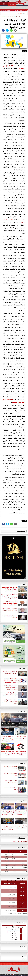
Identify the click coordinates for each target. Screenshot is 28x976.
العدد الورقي (21, 763)
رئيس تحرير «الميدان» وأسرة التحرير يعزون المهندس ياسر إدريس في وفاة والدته (7, 812)
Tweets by (24, 959)
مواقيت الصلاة (20, 922)
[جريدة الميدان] (14, 558)
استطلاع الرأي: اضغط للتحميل (20, 841)
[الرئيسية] (12, 4)
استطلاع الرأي (21, 837)
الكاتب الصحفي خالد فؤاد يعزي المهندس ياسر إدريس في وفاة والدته (20, 812)
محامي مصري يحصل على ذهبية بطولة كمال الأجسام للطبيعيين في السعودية (7, 827)
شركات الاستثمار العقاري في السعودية (14, 400)
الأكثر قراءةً (22, 668)
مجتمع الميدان (21, 800)
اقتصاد (20, 13)
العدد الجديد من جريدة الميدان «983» (10, 788)
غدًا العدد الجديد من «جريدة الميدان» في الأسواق (11, 781)
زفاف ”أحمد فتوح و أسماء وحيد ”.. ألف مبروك (21, 826)
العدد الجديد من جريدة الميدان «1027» (10, 767)
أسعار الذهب (21, 878)
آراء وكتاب (22, 584)
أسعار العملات (21, 847)
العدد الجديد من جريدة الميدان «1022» (10, 774)
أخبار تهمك (22, 711)
